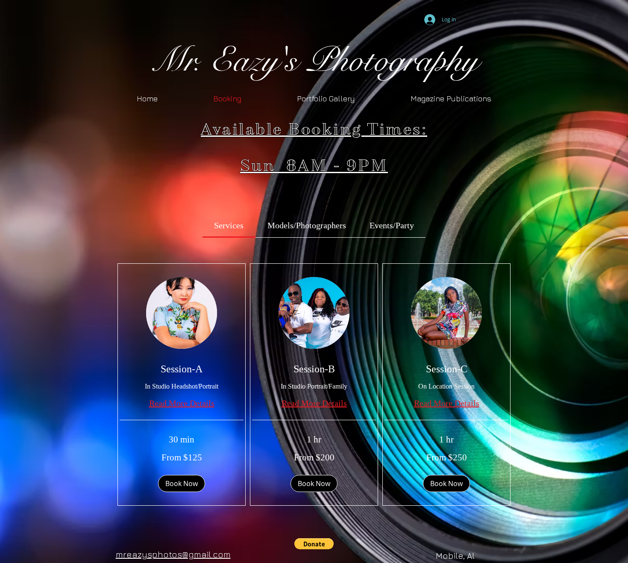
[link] (229, 225)
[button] (181, 483)
